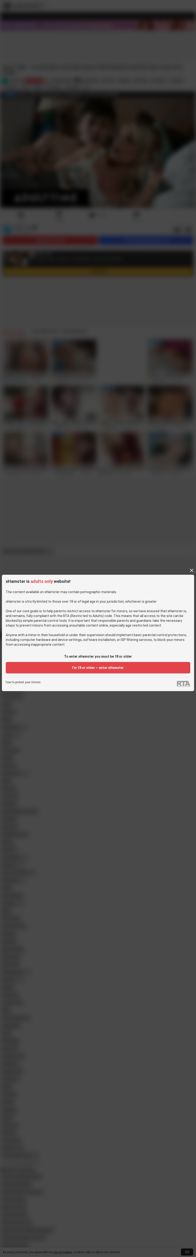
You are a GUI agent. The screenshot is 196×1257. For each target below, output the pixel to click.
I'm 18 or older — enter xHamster (98, 668)
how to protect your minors (23, 682)
